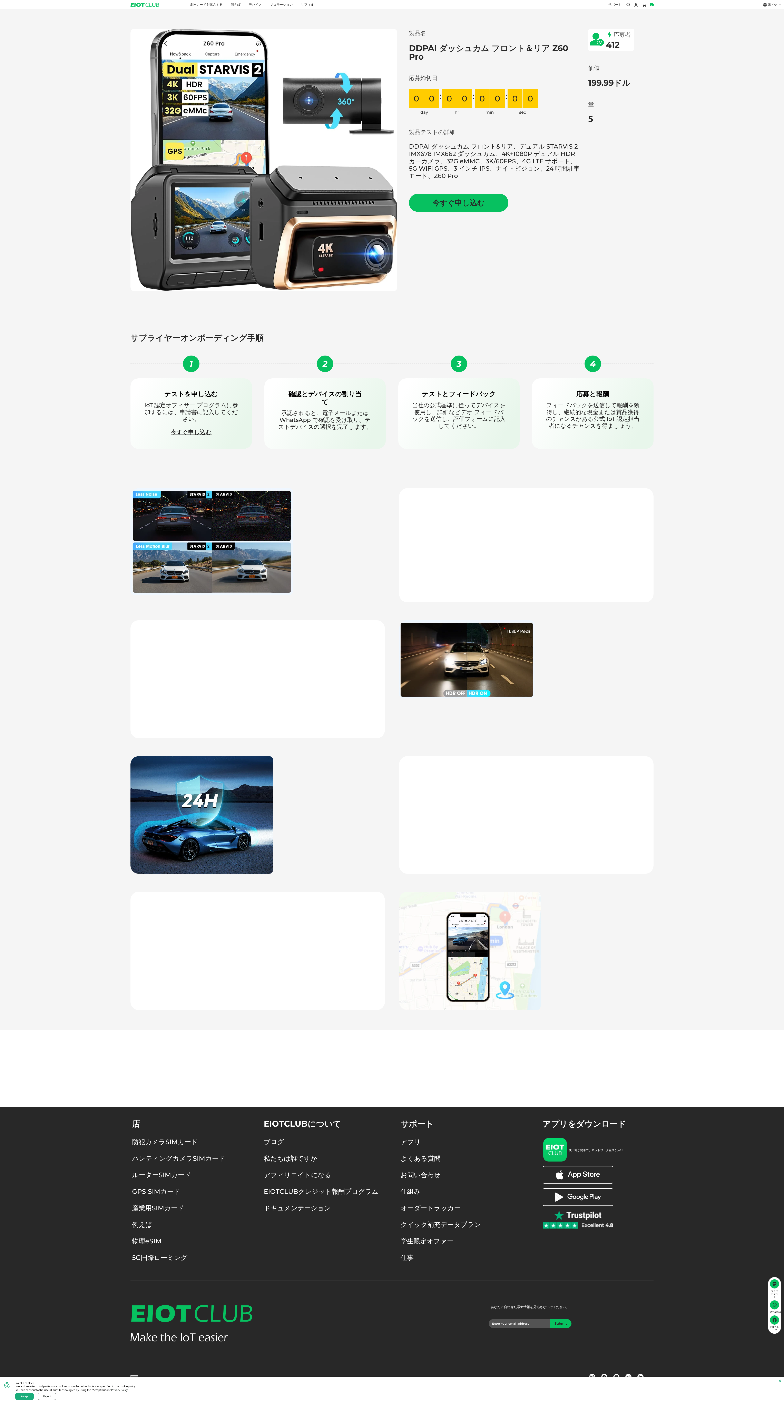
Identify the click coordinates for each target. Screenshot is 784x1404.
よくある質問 (421, 1158)
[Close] (780, 1381)
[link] (578, 1182)
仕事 (407, 1258)
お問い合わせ (421, 1175)
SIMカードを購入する (206, 5)
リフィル (307, 5)
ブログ (274, 1142)
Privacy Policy (119, 1390)
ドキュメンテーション (297, 1208)
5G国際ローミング (159, 1258)
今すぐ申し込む (191, 432)
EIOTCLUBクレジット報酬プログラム (321, 1191)
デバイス (255, 5)
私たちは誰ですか (290, 1158)
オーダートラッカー (431, 1208)
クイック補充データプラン (441, 1224)
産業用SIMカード (158, 1208)
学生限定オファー (427, 1241)
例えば (236, 5)
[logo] (143, 5)
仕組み (410, 1191)
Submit (562, 1324)
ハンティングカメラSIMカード (178, 1158)
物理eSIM (147, 1241)
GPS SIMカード (156, 1191)
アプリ (411, 1142)
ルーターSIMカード (161, 1175)
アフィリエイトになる (297, 1175)
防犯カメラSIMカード (165, 1142)
